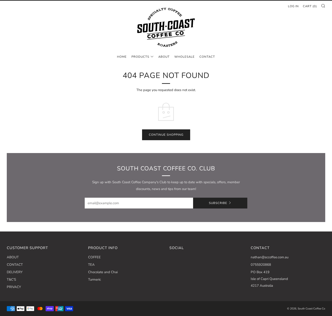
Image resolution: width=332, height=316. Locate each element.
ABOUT (164, 57)
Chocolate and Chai (103, 272)
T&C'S (11, 279)
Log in (293, 6)
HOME (122, 57)
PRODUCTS (140, 57)
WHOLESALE (184, 57)
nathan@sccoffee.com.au (269, 257)
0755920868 (261, 264)
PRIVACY (14, 287)
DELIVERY (15, 272)
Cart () (310, 6)
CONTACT (207, 57)
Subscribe (218, 203)
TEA (91, 264)
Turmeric (94, 279)
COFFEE (94, 257)
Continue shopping (166, 135)
